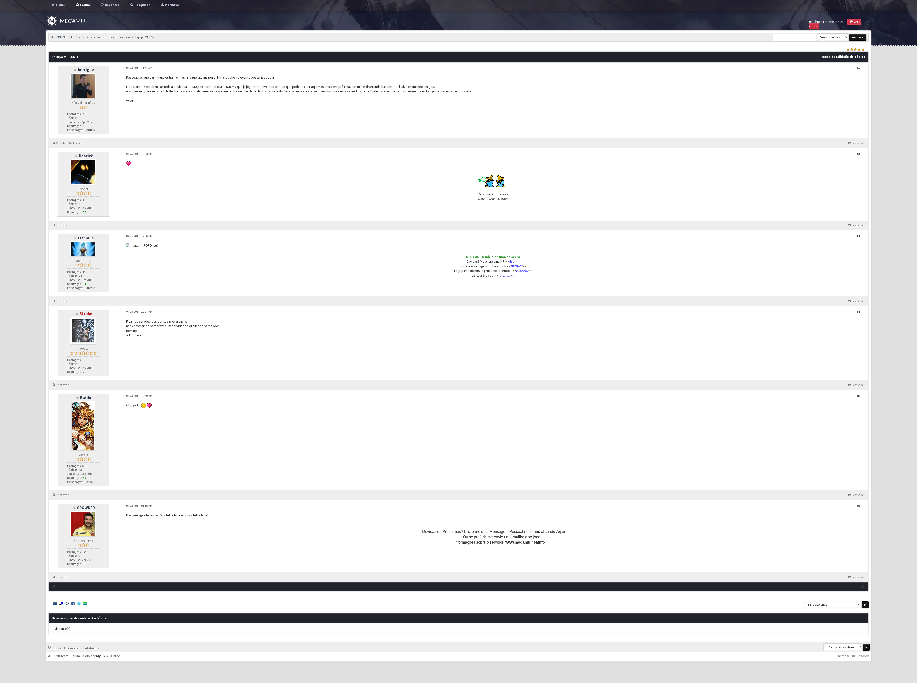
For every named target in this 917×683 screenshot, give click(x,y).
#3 (858, 236)
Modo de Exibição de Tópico (843, 56)
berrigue (86, 69)
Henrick (86, 156)
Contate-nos (90, 648)
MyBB (100, 656)
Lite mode (72, 648)
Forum (85, 5)
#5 (858, 396)
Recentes (111, 5)
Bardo (85, 397)
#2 (858, 154)
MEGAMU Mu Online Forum (68, 37)
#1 (858, 68)
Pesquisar (142, 5)
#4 (858, 312)
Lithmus (86, 238)
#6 (858, 506)
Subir (59, 648)
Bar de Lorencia (120, 37)
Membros (171, 5)
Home (60, 5)
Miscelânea (98, 37)
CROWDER (86, 507)
